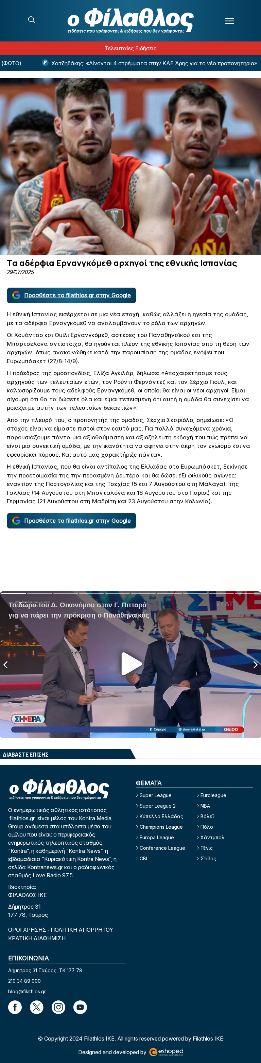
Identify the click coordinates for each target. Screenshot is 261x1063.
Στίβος (208, 858)
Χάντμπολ (213, 837)
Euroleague (213, 795)
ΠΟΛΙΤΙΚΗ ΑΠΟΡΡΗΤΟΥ (82, 929)
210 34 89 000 (24, 981)
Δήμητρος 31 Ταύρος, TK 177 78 (45, 970)
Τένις (207, 848)
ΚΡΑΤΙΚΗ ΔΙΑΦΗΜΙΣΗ (37, 938)
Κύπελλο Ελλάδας (161, 816)
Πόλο (207, 827)
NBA (205, 806)
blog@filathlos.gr (27, 991)
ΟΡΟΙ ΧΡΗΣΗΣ (28, 929)
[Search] (31, 19)
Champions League (161, 827)
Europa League (157, 837)
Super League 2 (158, 806)
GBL (144, 858)
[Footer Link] (15, 1007)
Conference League (162, 848)
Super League (156, 795)
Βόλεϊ (207, 816)
